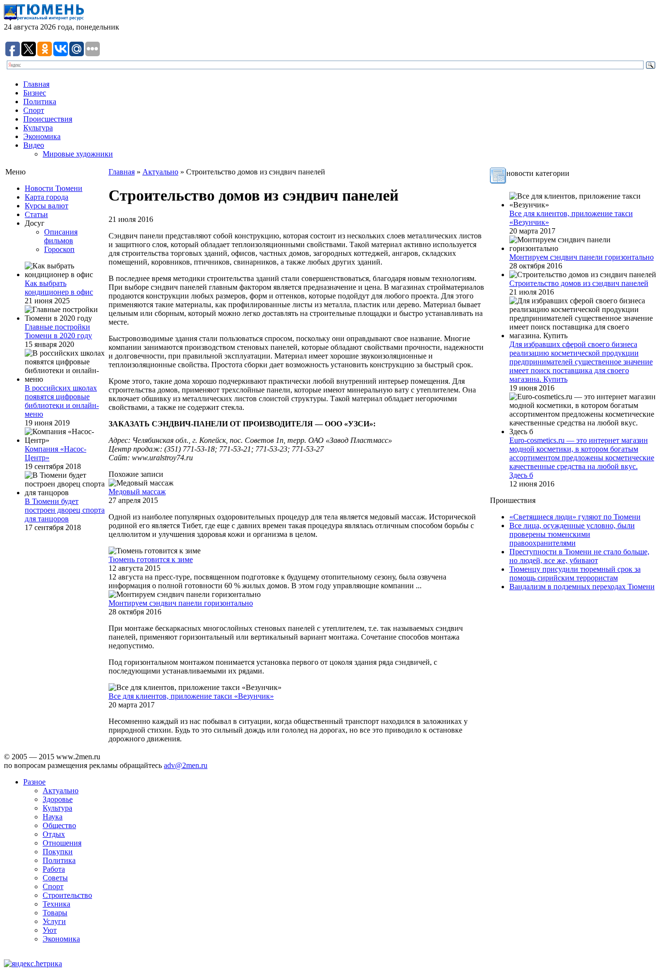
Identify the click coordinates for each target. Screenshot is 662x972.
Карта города (46, 197)
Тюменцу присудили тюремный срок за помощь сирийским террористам (575, 573)
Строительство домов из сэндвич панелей (578, 283)
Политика (39, 101)
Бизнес (34, 93)
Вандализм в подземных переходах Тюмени (582, 586)
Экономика (42, 136)
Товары (55, 913)
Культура (38, 128)
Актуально (160, 172)
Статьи (36, 214)
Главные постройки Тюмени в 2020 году (58, 331)
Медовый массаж (137, 491)
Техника (56, 904)
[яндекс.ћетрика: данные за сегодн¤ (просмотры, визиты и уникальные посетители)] (33, 963)
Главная (36, 84)
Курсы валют (46, 206)
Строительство (67, 895)
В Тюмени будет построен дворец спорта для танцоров (65, 510)
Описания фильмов (61, 236)
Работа (54, 869)
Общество (59, 825)
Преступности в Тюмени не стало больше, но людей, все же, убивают (579, 556)
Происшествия (47, 119)
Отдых (54, 834)
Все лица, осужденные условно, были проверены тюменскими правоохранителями (572, 534)
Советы (55, 878)
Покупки (58, 851)
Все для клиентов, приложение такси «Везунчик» (191, 696)
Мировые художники (78, 154)
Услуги (54, 921)
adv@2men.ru (185, 765)
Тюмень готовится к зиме (151, 559)
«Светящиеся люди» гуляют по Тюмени (575, 517)
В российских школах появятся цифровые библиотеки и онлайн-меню (62, 401)
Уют (50, 930)
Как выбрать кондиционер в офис (59, 287)
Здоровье (58, 799)
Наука (53, 817)
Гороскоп (59, 249)
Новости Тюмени (53, 188)
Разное (34, 782)
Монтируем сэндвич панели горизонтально (181, 603)
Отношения (62, 843)
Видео (33, 145)
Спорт (33, 110)
